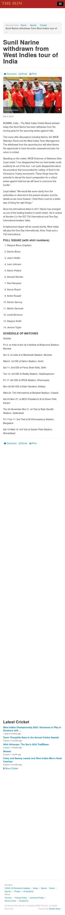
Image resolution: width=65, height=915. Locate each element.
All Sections (28, 891)
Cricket (43, 25)
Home (24, 25)
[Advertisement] (32, 584)
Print (34, 73)
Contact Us (23, 900)
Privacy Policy (21, 897)
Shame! (7, 751)
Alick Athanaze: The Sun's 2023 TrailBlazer (26, 744)
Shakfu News (54, 908)
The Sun (8, 897)
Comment (12, 73)
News (35, 888)
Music (52, 888)
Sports (33, 25)
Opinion (8, 891)
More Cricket (11, 768)
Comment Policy (37, 897)
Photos (17, 891)
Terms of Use (10, 900)
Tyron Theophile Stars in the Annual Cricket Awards (31, 737)
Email (24, 73)
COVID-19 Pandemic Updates (17, 888)
